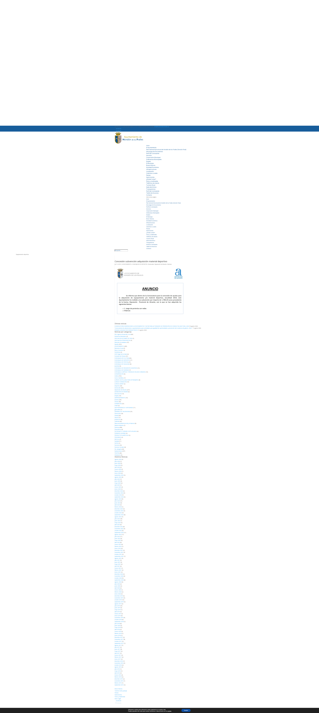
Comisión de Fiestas (120, 356)
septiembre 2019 (119, 602)
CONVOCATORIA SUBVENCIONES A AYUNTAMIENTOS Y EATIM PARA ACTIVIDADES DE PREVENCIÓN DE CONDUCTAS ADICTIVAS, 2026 (152, 326)
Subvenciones (118, 451)
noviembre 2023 (119, 511)
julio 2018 (117, 623)
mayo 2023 (118, 522)
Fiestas (148, 175)
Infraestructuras (151, 169)
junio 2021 (117, 562)
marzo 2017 (118, 655)
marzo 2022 (118, 544)
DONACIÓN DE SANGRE (121, 391)
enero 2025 (118, 489)
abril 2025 (117, 485)
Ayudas (117, 344)
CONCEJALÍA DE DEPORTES (139, 264)
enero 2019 (118, 615)
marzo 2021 (118, 568)
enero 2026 (118, 473)
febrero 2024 (118, 507)
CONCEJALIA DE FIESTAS (121, 362)
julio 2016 (117, 669)
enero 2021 (118, 572)
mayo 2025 (118, 483)
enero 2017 (118, 659)
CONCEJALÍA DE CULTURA (122, 358)
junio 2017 (117, 649)
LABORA (117, 421)
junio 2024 (117, 503)
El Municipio (150, 163)
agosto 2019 (118, 604)
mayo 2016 (118, 671)
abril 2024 (117, 505)
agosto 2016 (118, 667)
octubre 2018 (118, 619)
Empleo (148, 161)
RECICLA (117, 439)
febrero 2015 (118, 683)
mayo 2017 (118, 651)
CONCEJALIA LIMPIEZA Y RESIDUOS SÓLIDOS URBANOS (130, 372)
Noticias (169, 264)
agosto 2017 (118, 645)
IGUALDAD (118, 413)
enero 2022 (118, 548)
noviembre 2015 (119, 681)
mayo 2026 (118, 465)
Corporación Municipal (153, 157)
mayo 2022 (118, 540)
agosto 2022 (118, 534)
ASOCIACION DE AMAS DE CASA (123, 338)
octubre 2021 (118, 554)
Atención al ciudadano (121, 342)
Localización (150, 171)
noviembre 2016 (119, 663)
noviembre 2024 (119, 493)
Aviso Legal (118, 698)
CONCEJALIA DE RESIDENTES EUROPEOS (126, 368)
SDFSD (116, 443)
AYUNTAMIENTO (127, 264)
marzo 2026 (118, 469)
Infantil (116, 415)
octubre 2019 (118, 600)
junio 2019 (117, 607)
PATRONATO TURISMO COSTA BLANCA (126, 431)
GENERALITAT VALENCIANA (122, 411)
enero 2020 (118, 594)
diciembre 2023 (119, 509)
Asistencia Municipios (120, 336)
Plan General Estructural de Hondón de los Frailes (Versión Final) (166, 149)
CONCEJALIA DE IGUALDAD (122, 364)
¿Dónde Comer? (151, 179)
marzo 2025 (118, 487)
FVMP (116, 405)
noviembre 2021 (119, 552)
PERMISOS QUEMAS (120, 433)
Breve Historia (150, 165)
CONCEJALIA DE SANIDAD (122, 370)
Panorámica (118, 429)
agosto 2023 (118, 517)
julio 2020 (117, 584)
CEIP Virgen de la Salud (121, 354)
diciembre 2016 (119, 661)
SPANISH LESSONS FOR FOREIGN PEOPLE (126, 330)
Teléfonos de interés (152, 183)
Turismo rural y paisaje (121, 691)
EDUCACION (118, 393)
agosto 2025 (118, 477)
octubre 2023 (118, 513)
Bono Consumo (119, 350)
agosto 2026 (118, 459)
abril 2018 (117, 629)
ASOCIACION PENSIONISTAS (122, 340)
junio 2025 (117, 481)
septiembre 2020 (119, 580)
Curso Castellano (119, 378)
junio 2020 (117, 586)
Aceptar (186, 710)
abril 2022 (117, 542)
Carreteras (117, 352)
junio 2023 (117, 520)
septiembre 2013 (119, 685)
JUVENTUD (118, 419)
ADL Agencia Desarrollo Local (123, 334)
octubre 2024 (118, 495)
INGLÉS (117, 417)
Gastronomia (150, 177)
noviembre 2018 (119, 617)
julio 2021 (117, 560)
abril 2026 (117, 467)
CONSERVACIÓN (119, 374)
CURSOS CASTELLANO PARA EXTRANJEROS (126, 380)
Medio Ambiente (119, 425)
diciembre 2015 (119, 679)
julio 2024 (117, 501)
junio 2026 (117, 463)
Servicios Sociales (119, 447)
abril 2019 (117, 611)
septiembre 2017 (119, 643)
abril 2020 (117, 588)
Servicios (149, 155)
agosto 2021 (118, 558)
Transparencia (150, 189)
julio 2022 (117, 536)
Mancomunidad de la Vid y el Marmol (125, 423)
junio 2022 (117, 538)
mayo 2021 (118, 564)
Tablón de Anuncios (152, 193)
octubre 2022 (118, 530)
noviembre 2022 (119, 528)
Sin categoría (118, 449)
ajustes (169, 711)
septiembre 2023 (119, 515)
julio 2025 (117, 479)
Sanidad (117, 441)
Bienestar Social (119, 348)
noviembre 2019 (119, 598)
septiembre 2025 (119, 475)
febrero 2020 (118, 592)
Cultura (116, 376)
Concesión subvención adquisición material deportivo (141, 261)
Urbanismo (118, 455)
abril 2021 (117, 566)
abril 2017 (117, 653)
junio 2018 (117, 625)
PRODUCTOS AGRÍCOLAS (122, 435)
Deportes (117, 386)
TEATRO (117, 453)
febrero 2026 (118, 471)
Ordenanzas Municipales (154, 159)
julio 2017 (117, 647)
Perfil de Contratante (152, 153)
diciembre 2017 (119, 637)
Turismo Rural (150, 185)
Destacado (151, 264)
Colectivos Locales (152, 173)
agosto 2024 (118, 499)
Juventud (117, 366)
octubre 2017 (118, 641)
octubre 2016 (118, 665)
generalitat (117, 409)
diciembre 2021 (119, 550)
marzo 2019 (118, 613)
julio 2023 (117, 518)
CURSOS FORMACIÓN (121, 382)
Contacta (149, 195)
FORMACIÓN (118, 403)
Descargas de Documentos (154, 151)
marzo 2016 (118, 675)
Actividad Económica (152, 167)
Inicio (148, 145)
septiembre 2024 (119, 497)
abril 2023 (117, 524)
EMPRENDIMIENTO (120, 397)
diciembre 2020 (119, 574)
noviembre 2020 (119, 576)
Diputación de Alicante (161, 264)
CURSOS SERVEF (119, 384)
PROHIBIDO (118, 437)
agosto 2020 (118, 582)
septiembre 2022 (119, 532)
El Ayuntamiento (151, 147)
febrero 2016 (118, 677)
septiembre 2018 (119, 621)
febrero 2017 (118, 657)
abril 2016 (117, 673)
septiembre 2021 (119, 556)
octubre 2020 (118, 578)
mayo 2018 (118, 627)
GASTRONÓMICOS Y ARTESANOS (124, 407)
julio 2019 (117, 606)
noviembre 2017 (119, 639)
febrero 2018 (118, 633)
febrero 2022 (118, 546)
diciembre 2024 (119, 491)
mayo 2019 (118, 609)
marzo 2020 (118, 590)
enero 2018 (118, 635)
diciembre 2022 (119, 526)
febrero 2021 (118, 570)
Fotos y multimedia (152, 181)
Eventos (117, 399)
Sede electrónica (151, 187)
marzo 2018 (118, 631)
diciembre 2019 (119, 596)
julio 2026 (117, 461)
